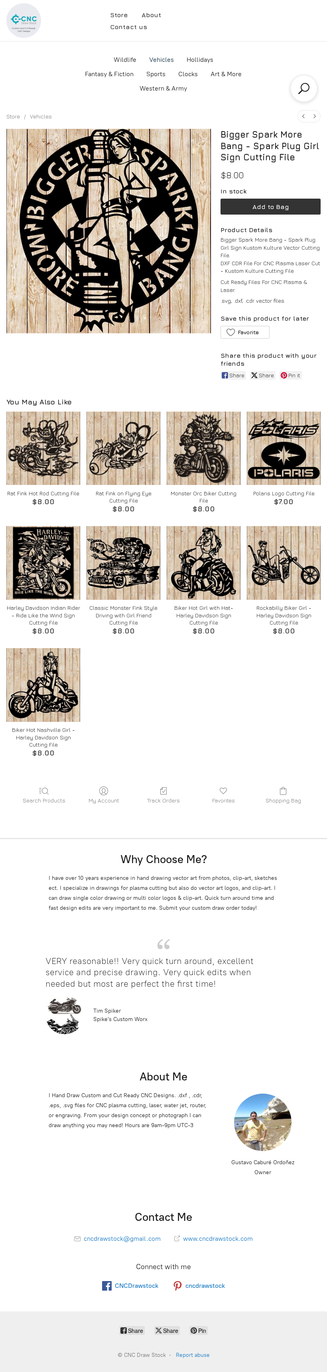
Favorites (223, 800)
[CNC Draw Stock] (23, 20)
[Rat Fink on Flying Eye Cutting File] (123, 448)
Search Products (44, 800)
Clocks (188, 74)
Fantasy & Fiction (109, 74)
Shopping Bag (283, 800)
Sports (155, 74)
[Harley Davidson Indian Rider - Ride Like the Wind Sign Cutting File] (43, 563)
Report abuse (193, 1355)
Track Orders (163, 800)
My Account (104, 800)
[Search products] (304, 88)
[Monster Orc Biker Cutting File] (203, 448)
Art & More (226, 74)
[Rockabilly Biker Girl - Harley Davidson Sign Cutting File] (284, 563)
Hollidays (200, 59)
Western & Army (163, 88)
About (151, 14)
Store (119, 14)
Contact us (128, 26)
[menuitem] (303, 116)
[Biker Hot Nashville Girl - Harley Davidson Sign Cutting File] (43, 685)
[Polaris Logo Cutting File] (284, 448)
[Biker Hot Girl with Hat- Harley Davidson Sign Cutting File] (203, 563)
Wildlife (125, 59)
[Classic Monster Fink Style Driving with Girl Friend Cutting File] (123, 563)
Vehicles (161, 59)
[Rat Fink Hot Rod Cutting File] (43, 448)
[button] (245, 332)
